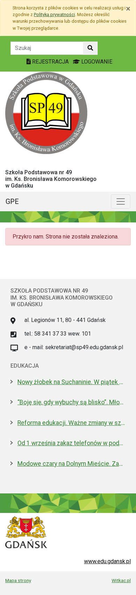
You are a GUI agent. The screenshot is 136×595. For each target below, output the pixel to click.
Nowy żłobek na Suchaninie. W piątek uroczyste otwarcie (71, 382)
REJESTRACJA (50, 61)
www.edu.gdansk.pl (107, 561)
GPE (12, 201)
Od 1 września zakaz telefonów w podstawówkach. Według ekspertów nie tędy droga (71, 443)
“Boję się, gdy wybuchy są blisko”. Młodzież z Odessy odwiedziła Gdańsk (71, 402)
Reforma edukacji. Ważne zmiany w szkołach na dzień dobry (71, 422)
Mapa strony (18, 580)
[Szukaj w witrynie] (90, 48)
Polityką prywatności (54, 14)
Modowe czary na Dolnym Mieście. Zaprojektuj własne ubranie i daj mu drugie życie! (71, 463)
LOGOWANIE (96, 61)
